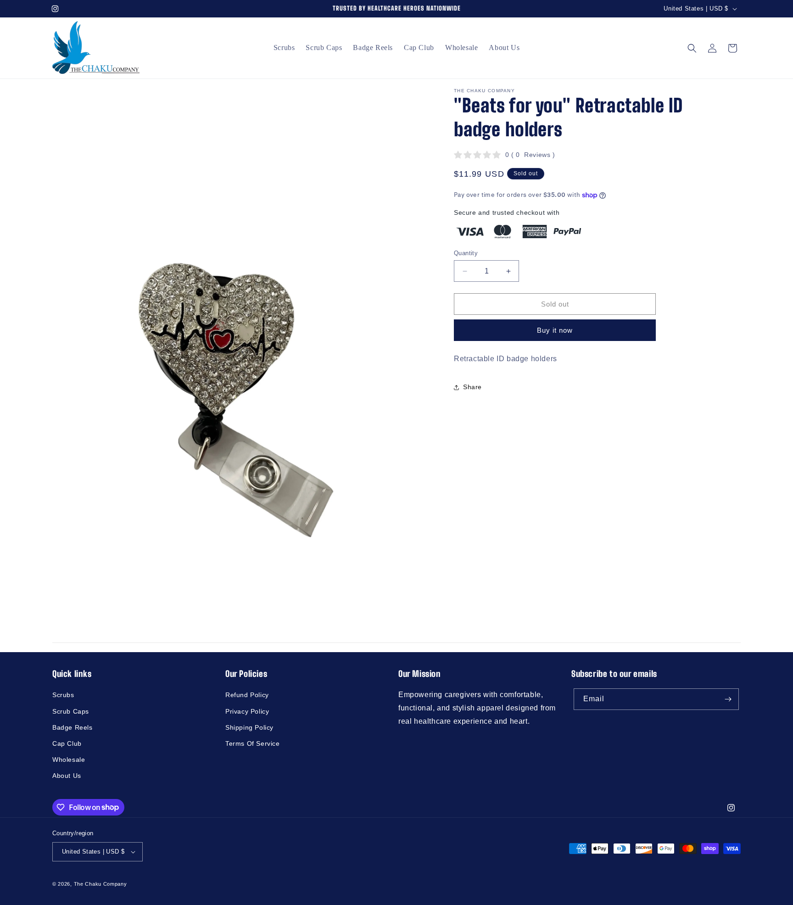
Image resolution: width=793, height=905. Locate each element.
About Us (66, 775)
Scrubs (63, 694)
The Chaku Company (100, 884)
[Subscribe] (728, 699)
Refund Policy (247, 694)
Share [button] (472, 387)
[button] (692, 48)
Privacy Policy (247, 711)
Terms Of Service (252, 743)
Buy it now (555, 331)
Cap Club (67, 743)
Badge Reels (72, 727)
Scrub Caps (70, 711)
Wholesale (68, 759)
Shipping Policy (249, 727)
